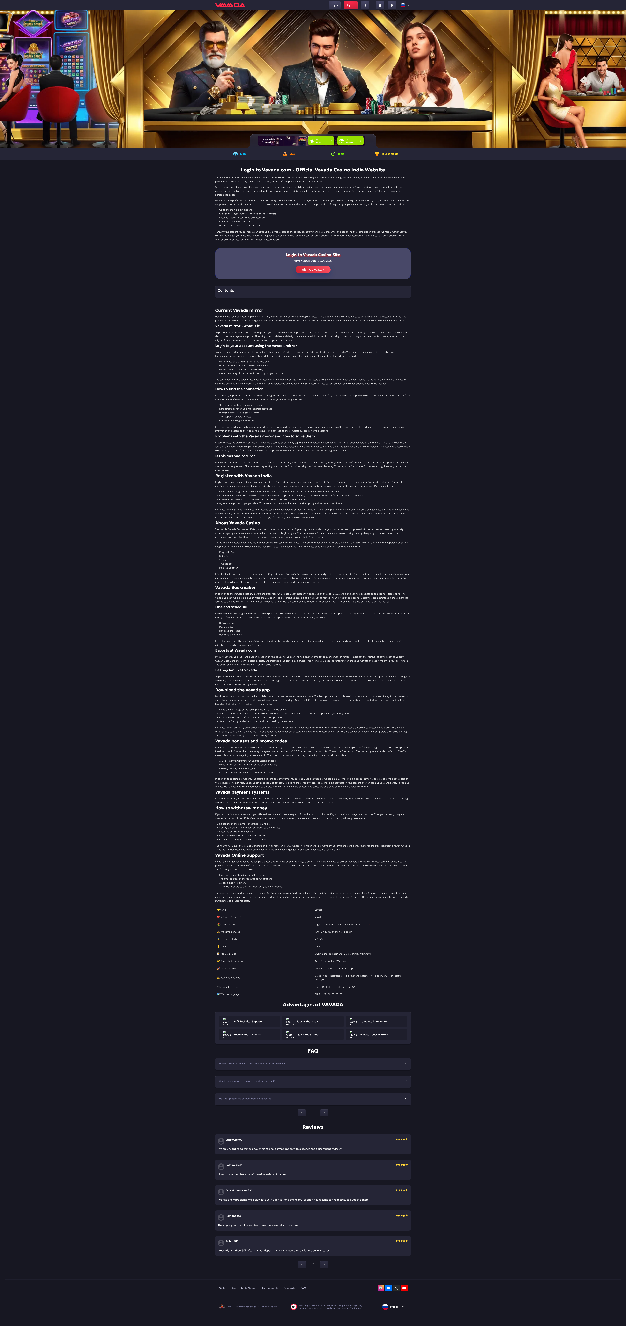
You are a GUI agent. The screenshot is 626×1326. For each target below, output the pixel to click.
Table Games (249, 1288)
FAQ (303, 1288)
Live (233, 1288)
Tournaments (270, 1288)
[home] (230, 5)
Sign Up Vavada (313, 269)
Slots (222, 1288)
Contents (289, 1288)
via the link (366, 924)
